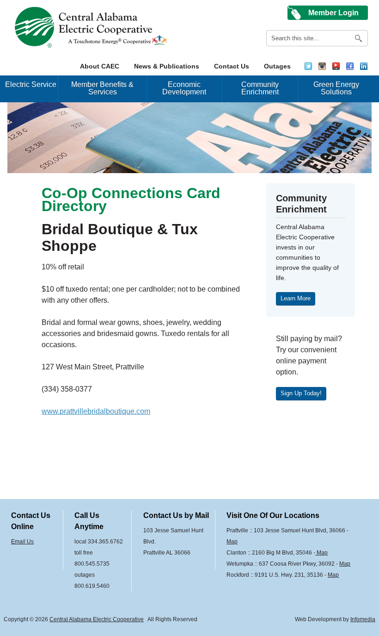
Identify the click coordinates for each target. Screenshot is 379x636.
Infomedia (362, 619)
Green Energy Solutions (336, 88)
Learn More (296, 298)
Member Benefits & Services (102, 88)
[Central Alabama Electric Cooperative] (92, 27)
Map (232, 541)
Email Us (22, 541)
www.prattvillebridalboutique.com (96, 411)
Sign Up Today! (301, 393)
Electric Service (30, 84)
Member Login (333, 13)
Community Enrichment (260, 88)
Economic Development (184, 88)
